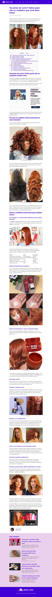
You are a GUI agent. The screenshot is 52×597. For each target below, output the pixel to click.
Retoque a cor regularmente (19, 66)
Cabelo (26, 2)
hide (27, 53)
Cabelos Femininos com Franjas (18, 56)
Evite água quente (17, 64)
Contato (19, 2)
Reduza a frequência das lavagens (20, 62)
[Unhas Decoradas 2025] (7, 1)
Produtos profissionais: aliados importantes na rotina (23, 70)
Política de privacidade (23, 593)
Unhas (23, 2)
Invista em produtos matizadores (19, 69)
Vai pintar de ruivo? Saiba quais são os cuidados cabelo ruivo (23, 55)
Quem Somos (35, 2)
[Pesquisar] (49, 2)
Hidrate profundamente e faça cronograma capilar (22, 63)
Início (16, 2)
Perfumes (30, 2)
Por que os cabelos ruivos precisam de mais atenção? (22, 58)
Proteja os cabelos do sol (18, 65)
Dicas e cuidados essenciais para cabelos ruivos (21, 59)
